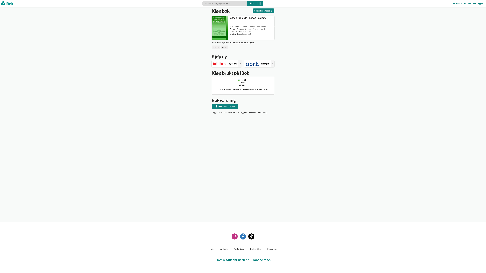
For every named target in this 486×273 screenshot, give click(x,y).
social (224, 47)
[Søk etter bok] (251, 3)
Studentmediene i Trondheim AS (248, 260)
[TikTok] (251, 236)
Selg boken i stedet (262, 11)
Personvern (272, 249)
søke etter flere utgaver (244, 42)
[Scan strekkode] (259, 3)
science (216, 47)
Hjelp (211, 249)
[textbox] (224, 3)
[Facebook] (243, 236)
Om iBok (224, 249)
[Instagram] (235, 236)
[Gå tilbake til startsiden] (7, 3)
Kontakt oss (239, 249)
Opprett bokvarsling (226, 106)
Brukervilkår (255, 249)
